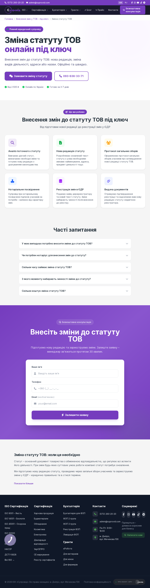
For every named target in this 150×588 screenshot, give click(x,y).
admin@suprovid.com (108, 521)
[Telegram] (143, 514)
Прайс (101, 10)
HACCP (8, 549)
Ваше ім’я (37, 367)
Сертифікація (39, 10)
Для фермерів (70, 564)
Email (43, 397)
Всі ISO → (10, 560)
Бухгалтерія (58, 10)
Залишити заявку (76, 414)
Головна (9, 19)
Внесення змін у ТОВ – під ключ (32, 19)
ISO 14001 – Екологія (15, 518)
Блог (89, 10)
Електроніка (40, 534)
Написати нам (134, 535)
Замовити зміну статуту (30, 76)
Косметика (39, 529)
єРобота (67, 548)
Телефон (36, 382)
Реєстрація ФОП (71, 529)
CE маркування (41, 554)
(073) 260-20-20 (108, 514)
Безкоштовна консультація (133, 10)
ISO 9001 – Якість (13, 513)
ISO (23, 10)
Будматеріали (41, 518)
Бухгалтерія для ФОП (74, 513)
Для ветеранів (70, 554)
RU (126, 2)
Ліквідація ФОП (71, 534)
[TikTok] (138, 514)
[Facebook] (123, 514)
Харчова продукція (44, 513)
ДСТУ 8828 (10, 554)
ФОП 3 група (69, 524)
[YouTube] (133, 514)
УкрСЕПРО (39, 549)
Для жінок (68, 559)
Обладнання (40, 524)
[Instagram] (128, 514)
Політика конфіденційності (97, 582)
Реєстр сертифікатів (44, 560)
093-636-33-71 (73, 76)
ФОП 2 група (69, 518)
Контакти (113, 10)
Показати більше (23, 483)
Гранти (75, 10)
